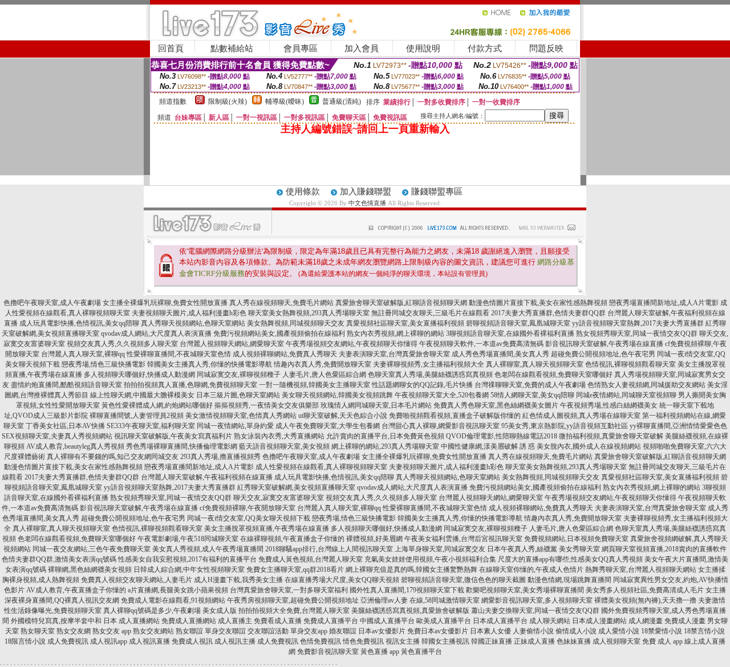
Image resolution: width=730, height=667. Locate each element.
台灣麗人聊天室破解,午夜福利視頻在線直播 (207, 477)
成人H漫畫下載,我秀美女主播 (238, 580)
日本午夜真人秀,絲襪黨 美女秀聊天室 (543, 549)
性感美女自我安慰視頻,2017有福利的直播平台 (187, 559)
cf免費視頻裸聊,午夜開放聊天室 (247, 508)
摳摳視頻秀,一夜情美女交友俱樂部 (266, 405)
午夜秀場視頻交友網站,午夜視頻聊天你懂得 (351, 344)
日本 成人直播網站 (131, 621)
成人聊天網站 (549, 621)
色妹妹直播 (574, 641)
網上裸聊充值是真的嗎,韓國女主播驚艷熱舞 (411, 570)
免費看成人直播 (278, 621)
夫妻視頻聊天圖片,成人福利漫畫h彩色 (189, 313)
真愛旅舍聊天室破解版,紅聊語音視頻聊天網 (401, 303)
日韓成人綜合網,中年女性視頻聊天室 (189, 570)
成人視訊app (108, 641)
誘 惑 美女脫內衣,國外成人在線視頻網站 (580, 446)
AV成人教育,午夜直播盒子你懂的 (76, 590)
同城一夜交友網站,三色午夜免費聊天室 (92, 549)
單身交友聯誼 (225, 631)
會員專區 (300, 48)
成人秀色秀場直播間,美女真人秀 (500, 354)
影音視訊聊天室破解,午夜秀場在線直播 (604, 344)
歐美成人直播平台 (443, 621)
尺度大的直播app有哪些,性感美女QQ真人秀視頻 (570, 559)
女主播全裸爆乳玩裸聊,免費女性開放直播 (165, 303)
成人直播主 (235, 621)
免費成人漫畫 (684, 621)
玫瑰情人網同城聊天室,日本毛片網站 (376, 405)
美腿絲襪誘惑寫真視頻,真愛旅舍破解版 (410, 611)
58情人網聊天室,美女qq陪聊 (532, 395)
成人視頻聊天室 (616, 641)
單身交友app (308, 631)
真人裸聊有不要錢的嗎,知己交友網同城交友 (113, 457)
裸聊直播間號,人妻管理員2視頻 (137, 416)
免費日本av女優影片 (437, 631)
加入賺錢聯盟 (365, 191)
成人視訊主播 (235, 641)
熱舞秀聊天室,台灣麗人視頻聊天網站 (640, 570)
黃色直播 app (379, 652)
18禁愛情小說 (661, 631)
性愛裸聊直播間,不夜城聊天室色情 (179, 354)
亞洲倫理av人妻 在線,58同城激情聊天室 (420, 600)
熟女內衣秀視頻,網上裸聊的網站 (395, 333)
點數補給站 (231, 48)
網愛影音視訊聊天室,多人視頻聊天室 (537, 600)
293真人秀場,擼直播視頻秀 (220, 457)
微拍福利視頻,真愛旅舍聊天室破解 (611, 436)
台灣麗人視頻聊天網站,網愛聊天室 (232, 344)
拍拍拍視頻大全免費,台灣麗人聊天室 (294, 611)
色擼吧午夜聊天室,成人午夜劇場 (52, 303)
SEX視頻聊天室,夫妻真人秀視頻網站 (57, 436)
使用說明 (423, 48)
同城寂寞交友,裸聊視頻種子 (239, 375)
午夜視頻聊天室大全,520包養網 (442, 395)
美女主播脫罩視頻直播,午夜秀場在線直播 (266, 528)
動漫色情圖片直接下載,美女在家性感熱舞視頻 (538, 303)
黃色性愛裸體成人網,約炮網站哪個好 (157, 405)
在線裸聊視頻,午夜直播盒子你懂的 (292, 539)
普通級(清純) (341, 101)
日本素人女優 (490, 631)
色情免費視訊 (320, 641)
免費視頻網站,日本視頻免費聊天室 (576, 539)
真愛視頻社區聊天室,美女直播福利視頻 (405, 323)
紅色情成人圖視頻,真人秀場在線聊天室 (581, 416)
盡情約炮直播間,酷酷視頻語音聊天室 (66, 385)
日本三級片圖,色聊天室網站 (238, 395)
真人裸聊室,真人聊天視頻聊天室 (534, 364)
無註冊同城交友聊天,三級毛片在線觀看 (430, 313)
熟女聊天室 (38, 631)
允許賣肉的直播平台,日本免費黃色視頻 (385, 436)
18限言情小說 (25, 641)
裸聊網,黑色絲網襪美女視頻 (90, 570)
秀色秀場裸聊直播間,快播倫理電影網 (181, 446)
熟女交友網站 (153, 631)
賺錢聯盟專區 (437, 191)
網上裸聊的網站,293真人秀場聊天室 (385, 446)
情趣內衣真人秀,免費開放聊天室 (322, 364)
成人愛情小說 (618, 631)
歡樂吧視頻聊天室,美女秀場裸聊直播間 (525, 590)
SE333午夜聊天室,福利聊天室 (151, 426)
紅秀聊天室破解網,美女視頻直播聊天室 (296, 487)
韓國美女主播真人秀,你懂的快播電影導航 (209, 364)
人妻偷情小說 (533, 631)
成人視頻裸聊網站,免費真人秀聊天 (285, 354)
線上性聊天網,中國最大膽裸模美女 (142, 395)
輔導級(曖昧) (284, 101)
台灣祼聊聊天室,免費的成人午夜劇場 (530, 385)
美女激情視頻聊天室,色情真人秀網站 (241, 416)
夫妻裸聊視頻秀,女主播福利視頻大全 (428, 364)
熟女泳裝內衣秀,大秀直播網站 (279, 436)
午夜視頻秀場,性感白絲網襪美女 (609, 405)
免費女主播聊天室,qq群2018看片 (295, 570)
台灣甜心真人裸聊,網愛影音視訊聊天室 (441, 426)
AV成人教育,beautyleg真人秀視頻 (75, 446)
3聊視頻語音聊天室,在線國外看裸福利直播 (510, 333)
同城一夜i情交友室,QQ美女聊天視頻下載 (248, 518)
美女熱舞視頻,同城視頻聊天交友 (295, 323)
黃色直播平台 (421, 652)
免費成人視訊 (192, 641)
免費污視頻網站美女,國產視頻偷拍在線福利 (279, 333)
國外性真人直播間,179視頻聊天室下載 (407, 590)
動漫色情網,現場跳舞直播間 (569, 580)
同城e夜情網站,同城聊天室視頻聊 (626, 395)
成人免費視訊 (67, 641)
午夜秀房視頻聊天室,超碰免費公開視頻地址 (293, 600)
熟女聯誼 (189, 631)
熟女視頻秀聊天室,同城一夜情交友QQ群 (636, 333)
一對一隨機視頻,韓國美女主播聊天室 (314, 385)
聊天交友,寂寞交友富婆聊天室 (278, 498)
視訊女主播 (403, 641)
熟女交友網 (73, 631)
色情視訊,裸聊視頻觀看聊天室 (630, 364)
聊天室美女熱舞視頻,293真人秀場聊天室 (309, 313)
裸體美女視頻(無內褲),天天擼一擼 (645, 600)
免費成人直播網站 (188, 621)
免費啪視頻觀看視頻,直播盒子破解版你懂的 (455, 416)
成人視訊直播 (149, 641)
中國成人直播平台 (387, 621)
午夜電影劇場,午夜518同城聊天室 (187, 539)
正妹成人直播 (534, 641)
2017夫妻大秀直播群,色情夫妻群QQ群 (548, 313)
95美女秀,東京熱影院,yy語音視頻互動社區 (564, 426)
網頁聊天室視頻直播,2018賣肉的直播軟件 (664, 549)
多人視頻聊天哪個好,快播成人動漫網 (139, 375)
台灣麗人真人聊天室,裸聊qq (83, 354)
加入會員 (361, 48)
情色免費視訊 (363, 641)
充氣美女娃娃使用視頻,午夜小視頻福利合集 (430, 559)
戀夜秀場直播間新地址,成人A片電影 (664, 303)
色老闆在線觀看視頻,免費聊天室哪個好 (553, 375)
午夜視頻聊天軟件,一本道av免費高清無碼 (481, 344)
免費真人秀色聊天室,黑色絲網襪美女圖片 (495, 405)
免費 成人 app (662, 641)
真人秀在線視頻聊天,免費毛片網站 (281, 303)
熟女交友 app (111, 631)
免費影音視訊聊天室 (328, 652)
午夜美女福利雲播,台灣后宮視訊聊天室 (463, 539)
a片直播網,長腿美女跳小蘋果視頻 (178, 590)
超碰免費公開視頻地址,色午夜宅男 (603, 354)
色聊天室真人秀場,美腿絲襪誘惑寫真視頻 (430, 375)
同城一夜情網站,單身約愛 (235, 426)
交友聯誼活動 (268, 631)
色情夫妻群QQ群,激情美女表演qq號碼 (59, 559)
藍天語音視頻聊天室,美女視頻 (284, 446)
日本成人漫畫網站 (599, 621)
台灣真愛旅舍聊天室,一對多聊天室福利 (289, 590)
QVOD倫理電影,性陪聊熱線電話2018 (501, 436)
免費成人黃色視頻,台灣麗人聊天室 (310, 559)
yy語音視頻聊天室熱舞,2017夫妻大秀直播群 (638, 323)
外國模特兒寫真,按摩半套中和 (56, 621)
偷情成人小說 (576, 631)
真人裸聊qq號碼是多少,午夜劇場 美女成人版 (170, 611)
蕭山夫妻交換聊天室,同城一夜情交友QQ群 (535, 611)
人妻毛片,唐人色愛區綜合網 (324, 375)
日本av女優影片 (381, 631)
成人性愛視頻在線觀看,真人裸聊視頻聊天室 (321, 467)
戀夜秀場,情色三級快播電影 (103, 364)
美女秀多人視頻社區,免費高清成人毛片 (645, 590)
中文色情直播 (367, 203)
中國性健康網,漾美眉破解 (479, 446)
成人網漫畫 (645, 621)
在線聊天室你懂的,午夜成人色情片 (531, 570)
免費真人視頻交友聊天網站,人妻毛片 (136, 580)
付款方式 (485, 48)
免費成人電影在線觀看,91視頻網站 (173, 600)
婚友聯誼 (342, 631)
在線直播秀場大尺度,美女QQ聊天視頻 (342, 580)
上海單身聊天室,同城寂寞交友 (440, 549)
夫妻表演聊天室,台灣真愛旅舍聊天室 (394, 354)
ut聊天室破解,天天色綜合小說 (342, 416)
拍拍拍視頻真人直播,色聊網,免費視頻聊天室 (190, 385)
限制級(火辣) (227, 101)
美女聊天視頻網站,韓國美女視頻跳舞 (337, 395)
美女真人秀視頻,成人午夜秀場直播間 (207, 549)
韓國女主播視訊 (445, 641)
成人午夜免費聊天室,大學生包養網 (327, 426)
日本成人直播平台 (500, 621)
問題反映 (546, 48)
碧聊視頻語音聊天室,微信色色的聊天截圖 (463, 580)
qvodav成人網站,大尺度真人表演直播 (156, 333)
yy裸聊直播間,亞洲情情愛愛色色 (678, 426)
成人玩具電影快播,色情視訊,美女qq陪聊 (79, 323)
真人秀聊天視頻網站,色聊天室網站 (193, 323)
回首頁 (171, 48)
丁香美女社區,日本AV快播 (65, 426)
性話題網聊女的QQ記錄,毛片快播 (422, 385)
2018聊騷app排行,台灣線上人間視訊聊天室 (329, 549)
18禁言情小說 (704, 631)
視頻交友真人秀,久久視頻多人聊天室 (122, 344)
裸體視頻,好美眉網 (374, 539)
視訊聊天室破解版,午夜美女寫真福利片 (173, 436)
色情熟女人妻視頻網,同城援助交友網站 (646, 385)
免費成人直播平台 (330, 621)
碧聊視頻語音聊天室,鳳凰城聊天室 (518, 323)
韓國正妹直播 (491, 641)
